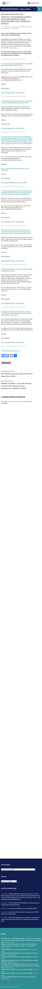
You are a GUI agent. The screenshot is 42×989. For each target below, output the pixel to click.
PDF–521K (16, 92)
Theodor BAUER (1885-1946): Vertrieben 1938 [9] (17, 969)
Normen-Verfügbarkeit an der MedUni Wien (23, 908)
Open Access (19, 14)
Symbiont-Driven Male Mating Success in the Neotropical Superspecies (17, 101)
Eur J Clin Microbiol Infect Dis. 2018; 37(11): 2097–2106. (15, 169)
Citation (22, 92)
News (3, 14)
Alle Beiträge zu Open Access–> (11, 350)
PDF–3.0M (15, 221)
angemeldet (11, 401)
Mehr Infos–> (13, 47)
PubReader (8, 92)
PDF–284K (18, 182)
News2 (12, 14)
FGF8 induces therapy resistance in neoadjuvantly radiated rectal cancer (16, 270)
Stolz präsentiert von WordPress (9, 986)
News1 (7, 14)
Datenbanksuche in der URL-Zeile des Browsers (16, 949)
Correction (4, 182)
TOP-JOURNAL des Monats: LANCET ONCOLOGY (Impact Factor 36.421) (17, 374)
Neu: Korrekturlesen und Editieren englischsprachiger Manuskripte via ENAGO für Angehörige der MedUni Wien (20, 919)
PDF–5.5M (15, 303)
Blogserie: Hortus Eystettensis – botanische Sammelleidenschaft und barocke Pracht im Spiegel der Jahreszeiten (19, 945)
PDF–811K (16, 261)
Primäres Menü (39, 9)
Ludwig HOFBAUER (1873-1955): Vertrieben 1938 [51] (18, 977)
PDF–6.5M (15, 128)
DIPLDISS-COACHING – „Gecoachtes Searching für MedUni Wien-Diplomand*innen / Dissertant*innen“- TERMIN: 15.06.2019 (16, 384)
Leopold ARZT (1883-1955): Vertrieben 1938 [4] (16, 957)
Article (3, 92)
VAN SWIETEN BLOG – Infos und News (16, 9)
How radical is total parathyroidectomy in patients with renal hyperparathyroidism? (17, 64)
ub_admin (17, 27)
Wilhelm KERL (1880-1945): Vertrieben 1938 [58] (16, 973)
